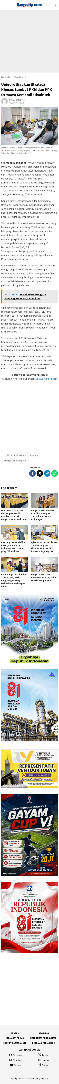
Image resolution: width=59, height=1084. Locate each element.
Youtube (17, 1065)
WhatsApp (17, 1060)
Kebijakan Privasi (15, 1038)
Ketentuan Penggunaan (43, 1038)
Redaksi (15, 1033)
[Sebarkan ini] (32, 473)
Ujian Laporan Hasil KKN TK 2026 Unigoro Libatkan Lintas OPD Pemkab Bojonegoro (44, 547)
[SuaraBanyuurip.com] (29, 4)
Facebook (17, 1055)
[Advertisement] (29, 41)
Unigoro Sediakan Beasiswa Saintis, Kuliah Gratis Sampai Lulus (44, 577)
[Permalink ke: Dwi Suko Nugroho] (4, 101)
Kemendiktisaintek (16, 455)
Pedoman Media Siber (43, 1043)
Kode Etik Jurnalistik (15, 1043)
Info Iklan (43, 1033)
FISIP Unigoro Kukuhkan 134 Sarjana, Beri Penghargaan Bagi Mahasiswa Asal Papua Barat (14, 580)
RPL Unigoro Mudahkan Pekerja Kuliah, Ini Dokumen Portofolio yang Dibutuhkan (13, 547)
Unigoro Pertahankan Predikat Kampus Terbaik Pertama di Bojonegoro (43, 515)
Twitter (45, 1055)
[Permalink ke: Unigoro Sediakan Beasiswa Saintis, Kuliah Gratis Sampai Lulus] (44, 564)
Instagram (44, 1060)
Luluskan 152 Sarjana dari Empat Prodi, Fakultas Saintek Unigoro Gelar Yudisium (14, 515)
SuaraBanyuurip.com (45, 378)
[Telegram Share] (47, 473)
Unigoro (34, 455)
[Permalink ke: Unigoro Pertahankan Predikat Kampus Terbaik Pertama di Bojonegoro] (44, 500)
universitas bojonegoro (14, 460)
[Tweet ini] (40, 473)
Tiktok (45, 1065)
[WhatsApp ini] (54, 473)
